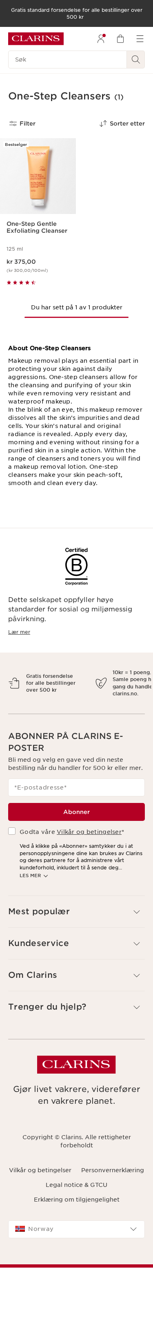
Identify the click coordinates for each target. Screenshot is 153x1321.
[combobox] (76, 1265)
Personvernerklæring (112, 1205)
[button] (76, 947)
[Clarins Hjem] (36, 39)
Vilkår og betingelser (89, 867)
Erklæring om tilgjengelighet (77, 1235)
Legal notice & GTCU (76, 1220)
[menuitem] (101, 39)
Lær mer (19, 632)
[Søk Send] (136, 59)
